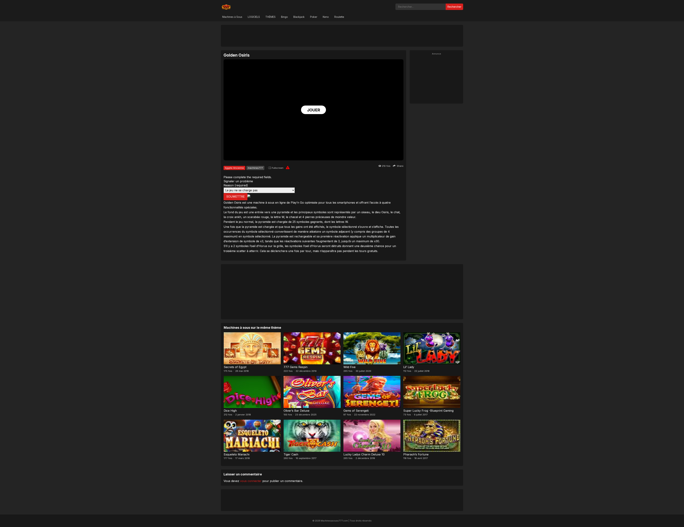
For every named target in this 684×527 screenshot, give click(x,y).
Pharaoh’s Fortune (416, 454)
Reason (236, 185)
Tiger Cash (291, 454)
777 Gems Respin (295, 367)
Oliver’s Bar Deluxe (296, 410)
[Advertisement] (342, 36)
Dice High (230, 410)
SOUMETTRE (235, 196)
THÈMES (270, 16)
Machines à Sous (232, 16)
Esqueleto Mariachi (236, 454)
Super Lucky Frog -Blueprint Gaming (428, 410)
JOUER (313, 110)
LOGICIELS (254, 16)
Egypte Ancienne (234, 167)
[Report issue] (287, 167)
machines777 (255, 167)
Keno (326, 16)
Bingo (284, 16)
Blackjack (299, 16)
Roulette (339, 16)
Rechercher (454, 6)
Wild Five (349, 367)
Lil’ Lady (408, 367)
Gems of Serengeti (356, 410)
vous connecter (250, 481)
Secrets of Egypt (235, 367)
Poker (313, 16)
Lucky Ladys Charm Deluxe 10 (364, 454)
